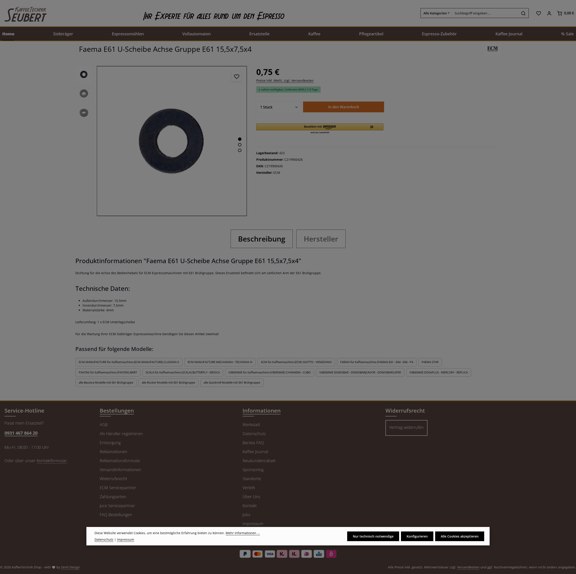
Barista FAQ (253, 442)
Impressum (253, 523)
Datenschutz (254, 433)
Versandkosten (468, 567)
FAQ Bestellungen (116, 514)
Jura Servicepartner (117, 505)
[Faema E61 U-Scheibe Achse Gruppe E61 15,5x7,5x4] (172, 141)
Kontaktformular (52, 460)
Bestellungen (117, 410)
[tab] (261, 239)
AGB (104, 424)
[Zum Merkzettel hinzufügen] (237, 76)
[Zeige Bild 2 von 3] (239, 144)
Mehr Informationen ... (243, 533)
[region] (161, 141)
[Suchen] (523, 13)
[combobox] (485, 13)
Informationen (262, 410)
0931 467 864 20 (21, 433)
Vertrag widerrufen (406, 427)
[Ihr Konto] (549, 13)
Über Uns (251, 496)
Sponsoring (253, 469)
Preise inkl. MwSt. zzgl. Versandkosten (285, 80)
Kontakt (250, 505)
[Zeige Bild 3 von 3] (239, 150)
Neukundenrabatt (259, 460)
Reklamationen (113, 451)
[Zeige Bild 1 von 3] (239, 139)
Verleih (249, 487)
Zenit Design (70, 567)
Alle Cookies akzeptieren (460, 536)
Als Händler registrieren (121, 433)
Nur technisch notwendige (373, 536)
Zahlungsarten (113, 496)
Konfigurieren (417, 536)
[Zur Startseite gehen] (23, 13)
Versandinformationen (120, 469)
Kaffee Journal (255, 451)
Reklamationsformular (120, 460)
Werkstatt (251, 424)
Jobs (246, 514)
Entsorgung (110, 442)
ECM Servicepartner (118, 487)
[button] (319, 128)
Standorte (252, 478)
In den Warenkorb (343, 106)
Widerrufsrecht (113, 478)
